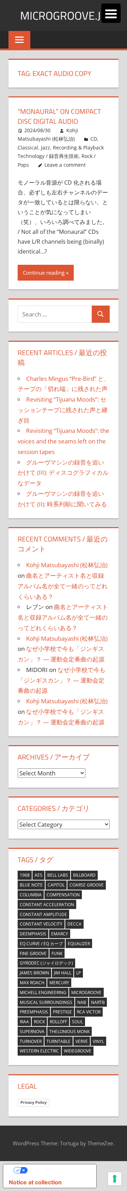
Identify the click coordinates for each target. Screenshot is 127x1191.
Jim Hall (62, 973)
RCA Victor (89, 1012)
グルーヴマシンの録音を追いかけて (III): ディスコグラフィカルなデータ (63, 472)
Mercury (59, 983)
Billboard (84, 875)
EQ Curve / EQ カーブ (41, 944)
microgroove (86, 992)
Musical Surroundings (46, 1002)
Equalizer (79, 944)
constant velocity (41, 924)
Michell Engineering (43, 992)
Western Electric (39, 1051)
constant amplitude (43, 914)
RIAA (24, 1022)
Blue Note (31, 885)
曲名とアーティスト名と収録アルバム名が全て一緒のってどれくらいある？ (63, 586)
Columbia (31, 895)
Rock (39, 1022)
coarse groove (86, 885)
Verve (81, 1041)
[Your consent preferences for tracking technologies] (114, 1178)
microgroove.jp (63, 15)
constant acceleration (47, 905)
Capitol (56, 885)
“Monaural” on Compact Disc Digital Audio (59, 116)
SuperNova (32, 1032)
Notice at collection (35, 1182)
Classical (28, 147)
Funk (57, 953)
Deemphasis (33, 934)
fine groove (33, 953)
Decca (74, 924)
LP (78, 973)
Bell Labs (57, 875)
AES (38, 875)
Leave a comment (65, 164)
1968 (25, 875)
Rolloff (58, 1022)
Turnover (31, 1041)
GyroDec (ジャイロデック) (46, 963)
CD (93, 138)
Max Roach (32, 983)
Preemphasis (34, 1012)
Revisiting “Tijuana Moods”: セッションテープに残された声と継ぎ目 (63, 409)
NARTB (98, 1002)
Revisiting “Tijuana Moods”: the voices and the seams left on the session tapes (63, 441)
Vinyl (98, 1041)
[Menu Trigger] (111, 13)
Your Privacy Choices (57, 1170)
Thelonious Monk (69, 1032)
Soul (77, 1022)
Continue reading (44, 272)
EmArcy (59, 934)
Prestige (62, 1012)
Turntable (59, 1041)
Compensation (63, 895)
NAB (81, 1002)
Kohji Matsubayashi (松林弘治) (67, 565)
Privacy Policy (33, 1102)
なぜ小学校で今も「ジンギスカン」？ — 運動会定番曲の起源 (61, 680)
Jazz (45, 147)
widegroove (77, 1051)
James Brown (34, 973)
